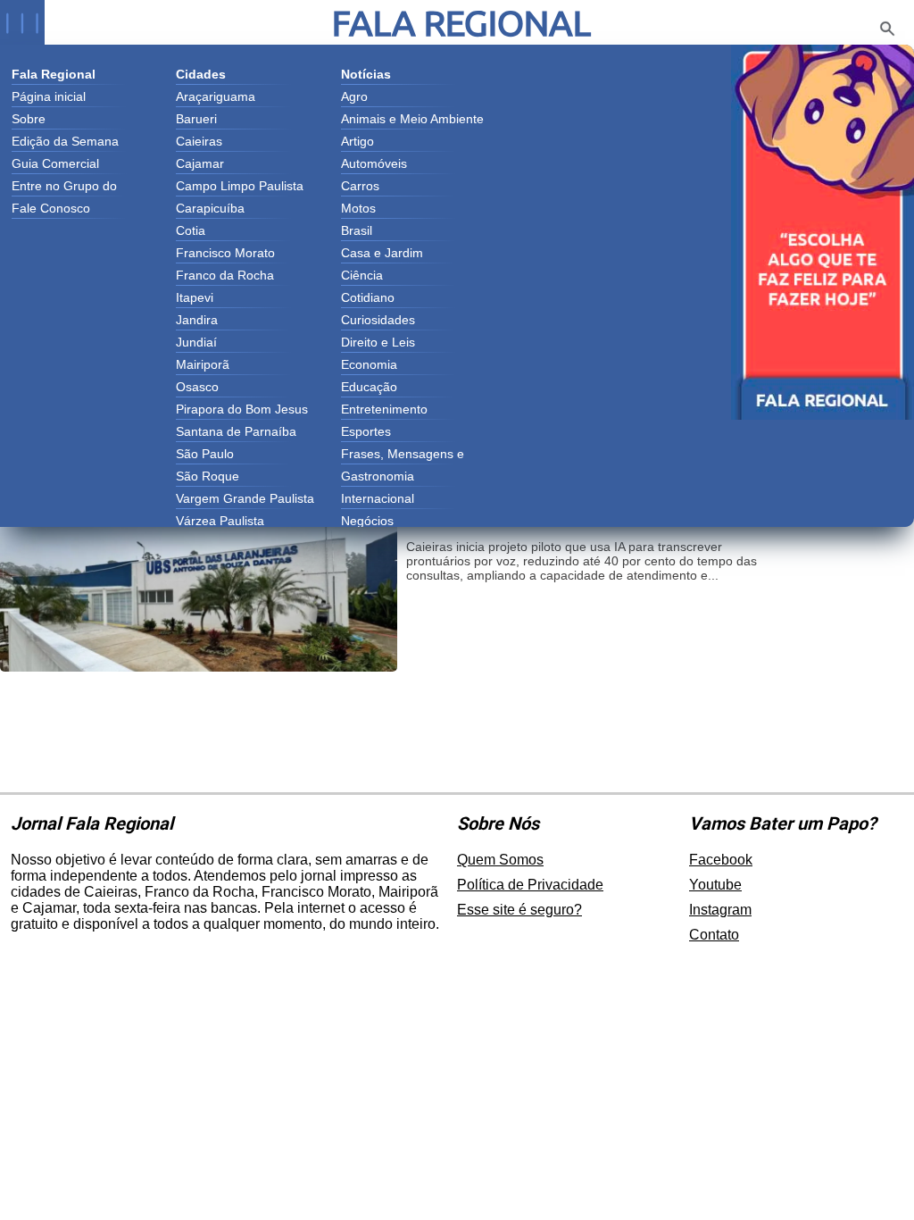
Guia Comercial (55, 163)
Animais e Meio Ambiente (412, 119)
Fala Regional (461, 23)
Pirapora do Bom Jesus (242, 409)
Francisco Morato (225, 253)
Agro (354, 96)
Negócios (367, 521)
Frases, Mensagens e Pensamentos (402, 455)
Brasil (356, 230)
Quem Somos (500, 859)
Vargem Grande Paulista (245, 498)
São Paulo (205, 454)
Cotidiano (368, 297)
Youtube (715, 884)
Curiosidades (378, 320)
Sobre (29, 119)
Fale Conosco (51, 208)
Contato (714, 934)
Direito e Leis (378, 342)
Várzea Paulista (220, 521)
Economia (369, 364)
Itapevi (194, 297)
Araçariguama (215, 96)
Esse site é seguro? (519, 909)
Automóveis (374, 163)
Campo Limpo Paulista (239, 186)
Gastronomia (377, 476)
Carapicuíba (210, 208)
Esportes (366, 431)
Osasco (197, 387)
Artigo (357, 141)
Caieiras (199, 141)
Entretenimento (384, 409)
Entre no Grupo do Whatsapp (64, 187)
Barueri (196, 119)
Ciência (362, 275)
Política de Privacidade (530, 884)
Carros (360, 186)
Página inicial (49, 96)
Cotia (190, 230)
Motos (358, 208)
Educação (369, 387)
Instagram (720, 909)
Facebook (720, 859)
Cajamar (200, 163)
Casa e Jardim (382, 253)
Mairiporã (202, 364)
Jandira (197, 320)
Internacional (377, 498)
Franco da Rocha (225, 275)
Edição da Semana (65, 141)
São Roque (207, 476)
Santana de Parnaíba (236, 431)
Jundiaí (196, 342)
